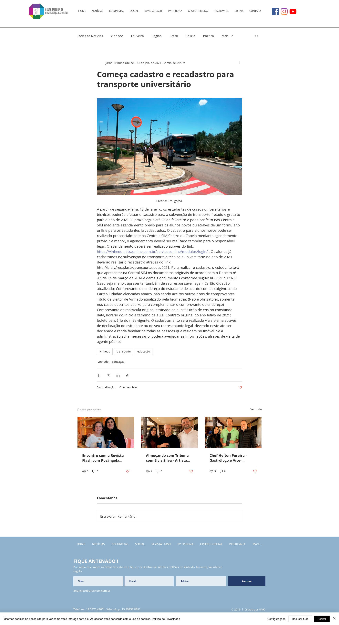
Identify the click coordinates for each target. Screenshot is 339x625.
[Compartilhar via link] (127, 375)
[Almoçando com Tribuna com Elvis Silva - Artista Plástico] (169, 432)
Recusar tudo (300, 619)
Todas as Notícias (90, 36)
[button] (257, 35)
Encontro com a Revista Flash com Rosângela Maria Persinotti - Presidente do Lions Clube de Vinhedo (105, 458)
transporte (124, 351)
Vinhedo (117, 36)
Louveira (137, 36)
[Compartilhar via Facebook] (99, 375)
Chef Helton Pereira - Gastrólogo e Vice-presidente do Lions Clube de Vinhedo (232, 458)
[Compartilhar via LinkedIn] (118, 375)
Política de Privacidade (166, 619)
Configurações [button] (276, 619)
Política (208, 36)
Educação (118, 361)
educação (143, 351)
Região (157, 36)
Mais (225, 36)
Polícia (190, 36)
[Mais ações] (239, 62)
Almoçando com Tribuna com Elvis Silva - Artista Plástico (167, 458)
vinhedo (104, 351)
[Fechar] (334, 619)
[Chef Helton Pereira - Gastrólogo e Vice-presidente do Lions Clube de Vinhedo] (233, 432)
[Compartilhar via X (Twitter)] (108, 375)
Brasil (174, 36)
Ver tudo (256, 409)
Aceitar (322, 619)
